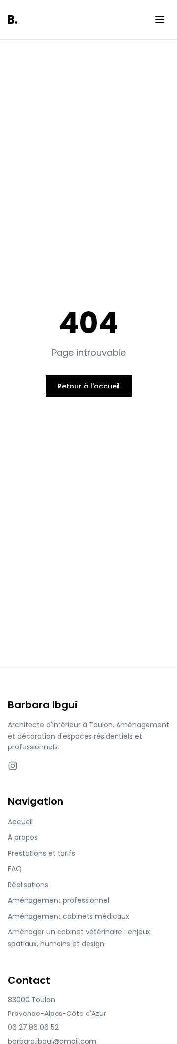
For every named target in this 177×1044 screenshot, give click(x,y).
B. (12, 19)
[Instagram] (13, 766)
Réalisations (28, 885)
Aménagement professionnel (58, 900)
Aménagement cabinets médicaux (68, 916)
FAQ (15, 869)
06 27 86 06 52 (33, 1027)
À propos (23, 837)
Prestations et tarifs (41, 853)
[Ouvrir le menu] (160, 20)
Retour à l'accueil (89, 386)
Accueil (20, 822)
